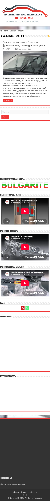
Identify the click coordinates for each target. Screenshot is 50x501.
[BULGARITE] (27, 308)
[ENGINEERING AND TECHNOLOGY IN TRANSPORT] (25, 13)
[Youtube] (23, 308)
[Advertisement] (25, 149)
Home (5, 30)
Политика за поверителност (12, 484)
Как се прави (22, 49)
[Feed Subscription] (49, 36)
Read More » (8, 100)
